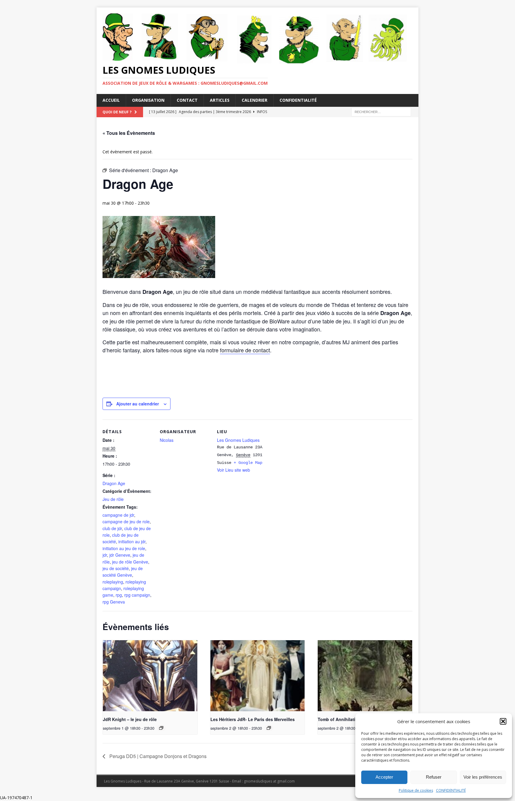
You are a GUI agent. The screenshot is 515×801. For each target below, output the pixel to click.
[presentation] (150, 675)
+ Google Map (248, 462)
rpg (119, 595)
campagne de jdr (118, 515)
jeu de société (116, 568)
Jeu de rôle (113, 499)
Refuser (433, 777)
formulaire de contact (245, 350)
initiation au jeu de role (124, 548)
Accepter (384, 777)
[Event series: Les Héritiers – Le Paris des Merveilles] (269, 728)
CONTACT (187, 100)
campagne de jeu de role (126, 521)
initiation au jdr (131, 541)
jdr (105, 555)
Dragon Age (114, 483)
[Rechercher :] (381, 111)
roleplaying (113, 582)
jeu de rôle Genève (130, 562)
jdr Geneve (119, 555)
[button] (503, 721)
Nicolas (166, 440)
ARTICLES (219, 100)
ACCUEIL (111, 100)
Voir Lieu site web (233, 470)
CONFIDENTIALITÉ (451, 790)
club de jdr (112, 528)
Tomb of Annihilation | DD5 (345, 719)
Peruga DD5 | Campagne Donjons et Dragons (157, 756)
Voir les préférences (482, 777)
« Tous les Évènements (129, 132)
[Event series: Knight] (161, 728)
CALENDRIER (254, 100)
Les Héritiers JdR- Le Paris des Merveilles (252, 719)
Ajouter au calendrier (137, 404)
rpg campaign (137, 595)
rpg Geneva (114, 602)
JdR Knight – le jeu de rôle (130, 719)
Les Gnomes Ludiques (238, 440)
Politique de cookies (416, 790)
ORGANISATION (148, 100)
